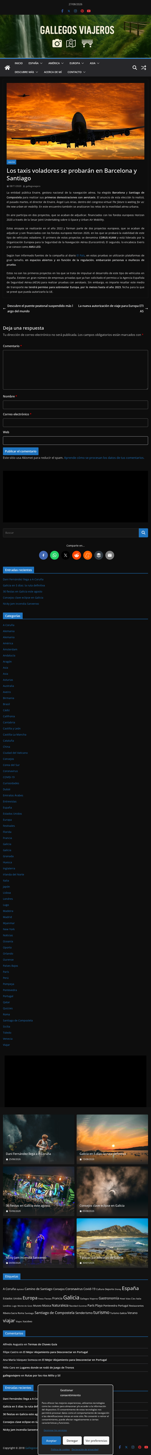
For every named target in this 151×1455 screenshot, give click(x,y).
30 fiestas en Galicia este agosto (22, 591)
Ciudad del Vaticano (15, 753)
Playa (99, 1305)
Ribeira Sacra (10, 1313)
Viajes (19, 1321)
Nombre (10, 396)
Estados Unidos (12, 813)
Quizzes (8, 1008)
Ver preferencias (96, 1440)
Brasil (6, 704)
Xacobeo (27, 1321)
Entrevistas (10, 801)
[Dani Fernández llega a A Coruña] (38, 1139)
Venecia (8, 1038)
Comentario (12, 346)
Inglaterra (9, 868)
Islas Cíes (131, 1298)
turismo (101, 1312)
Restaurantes (136, 1305)
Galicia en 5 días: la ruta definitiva (24, 585)
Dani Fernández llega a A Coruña (23, 579)
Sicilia (6, 1026)
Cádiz (6, 710)
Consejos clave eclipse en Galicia (23, 597)
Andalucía (9, 655)
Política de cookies (60, 1449)
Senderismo (84, 1313)
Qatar (6, 1002)
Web (6, 432)
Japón (6, 886)
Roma (6, 1014)
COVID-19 (9, 777)
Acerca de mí (53, 72)
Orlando (8, 953)
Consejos (8, 759)
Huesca (7, 862)
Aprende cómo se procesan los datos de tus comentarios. (104, 458)
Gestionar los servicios (55, 1430)
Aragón (7, 661)
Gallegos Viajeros (89, 1298)
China (6, 746)
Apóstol (20, 1289)
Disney (118, 1289)
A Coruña (8, 625)
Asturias (8, 680)
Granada (8, 856)
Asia (92, 63)
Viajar (6, 1045)
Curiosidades (11, 783)
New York (9, 929)
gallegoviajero (33, 186)
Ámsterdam (10, 649)
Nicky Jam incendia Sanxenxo (21, 603)
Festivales (9, 826)
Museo (37, 1305)
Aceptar (51, 1440)
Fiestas (48, 1298)
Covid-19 (89, 1289)
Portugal (8, 996)
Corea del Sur (11, 765)
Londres (8, 899)
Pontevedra (10, 990)
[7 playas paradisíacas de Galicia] (112, 1243)
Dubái (6, 789)
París (6, 972)
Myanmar (9, 923)
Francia (7, 838)
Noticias (8, 935)
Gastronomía (109, 1298)
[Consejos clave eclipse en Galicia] (112, 1191)
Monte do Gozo (24, 1306)
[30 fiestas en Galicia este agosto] (38, 1191)
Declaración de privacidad (85, 1449)
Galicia (11, 162)
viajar (9, 1320)
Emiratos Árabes (13, 795)
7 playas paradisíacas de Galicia (101, 1258)
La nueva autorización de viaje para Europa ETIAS (111, 308)
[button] (40, 63)
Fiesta (41, 1298)
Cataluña (8, 740)
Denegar (72, 1440)
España (33, 63)
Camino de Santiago (38, 1289)
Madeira (8, 911)
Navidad (73, 1305)
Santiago (29, 1313)
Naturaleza (60, 1305)
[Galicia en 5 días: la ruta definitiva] (112, 1139)
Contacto (75, 72)
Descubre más (24, 72)
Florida (7, 832)
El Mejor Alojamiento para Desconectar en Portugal (55, 1352)
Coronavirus (10, 771)
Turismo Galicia (118, 1313)
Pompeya (8, 984)
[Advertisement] (75, 496)
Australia (8, 686)
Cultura (100, 1289)
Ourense (8, 959)
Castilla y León (12, 728)
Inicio (19, 63)
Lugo (6, 905)
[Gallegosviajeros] (7, 67)
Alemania (9, 631)
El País (81, 255)
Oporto (7, 947)
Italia (6, 880)
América (54, 63)
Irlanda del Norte (13, 874)
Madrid (7, 917)
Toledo (7, 1032)
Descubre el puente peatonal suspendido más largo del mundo (40, 308)
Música (46, 1305)
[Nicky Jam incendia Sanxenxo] (38, 1243)
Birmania (8, 698)
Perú (6, 978)
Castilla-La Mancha (14, 734)
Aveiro (7, 692)
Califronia (9, 716)
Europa (75, 63)
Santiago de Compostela (18, 1020)
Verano (132, 1313)
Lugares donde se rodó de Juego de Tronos (47, 1367)
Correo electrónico (17, 414)
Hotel (122, 1298)
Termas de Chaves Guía (42, 1344)
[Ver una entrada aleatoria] (143, 67)
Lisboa (7, 892)
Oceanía (8, 941)
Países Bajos (10, 965)
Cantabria (9, 722)
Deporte (109, 1289)
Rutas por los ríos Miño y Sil (42, 1375)
